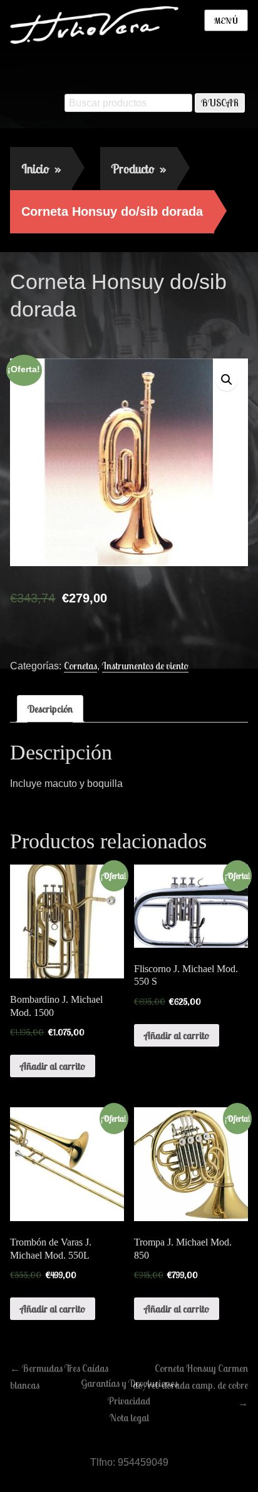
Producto (138, 168)
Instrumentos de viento (145, 665)
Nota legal (129, 1417)
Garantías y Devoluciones (129, 1383)
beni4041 (118, 336)
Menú (226, 20)
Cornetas (80, 665)
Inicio (41, 168)
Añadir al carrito (52, 1066)
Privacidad (129, 1400)
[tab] (50, 709)
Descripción (50, 709)
